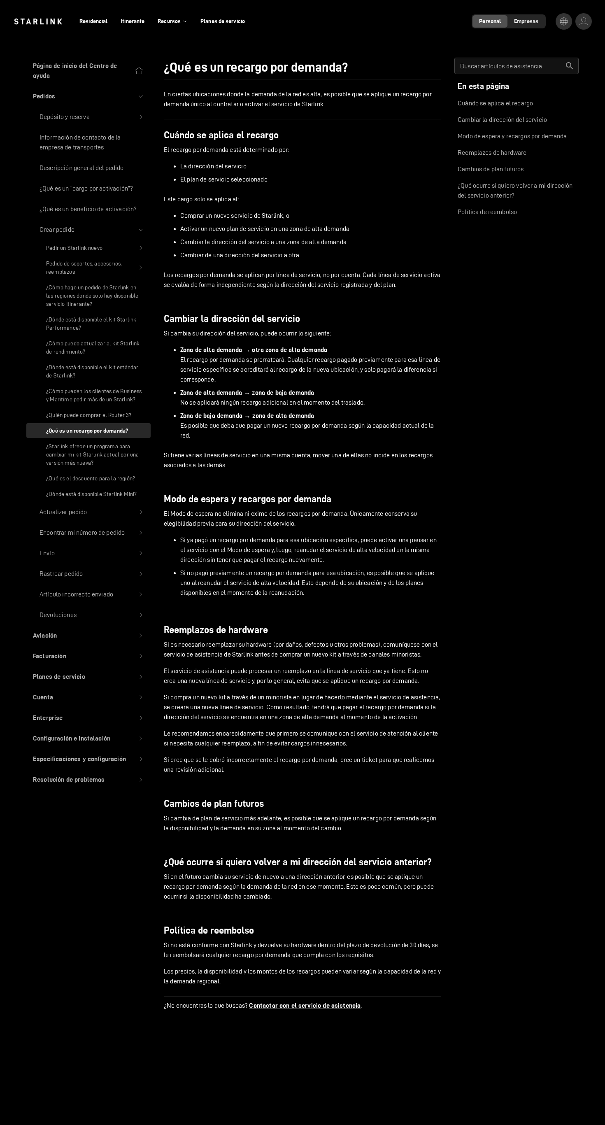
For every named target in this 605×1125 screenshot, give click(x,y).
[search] (569, 66)
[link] (38, 21)
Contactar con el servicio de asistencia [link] (305, 1005)
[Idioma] (564, 21)
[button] (88, 96)
